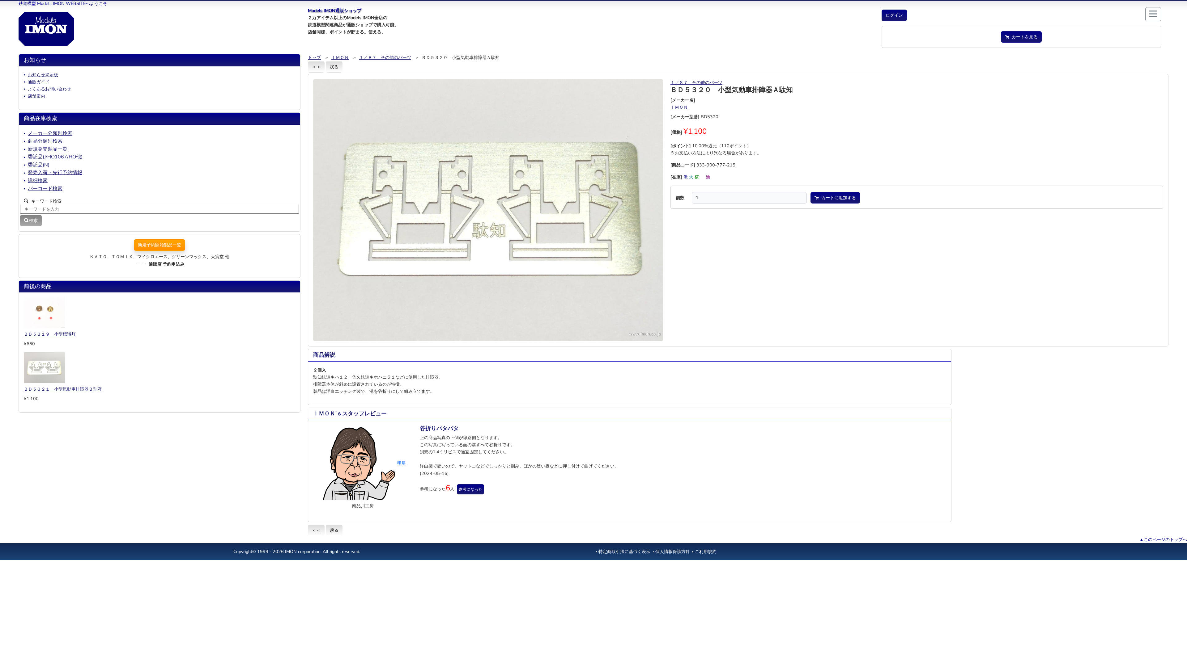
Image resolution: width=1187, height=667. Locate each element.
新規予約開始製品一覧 (159, 245)
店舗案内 (36, 96)
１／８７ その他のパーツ (385, 57)
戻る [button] (334, 67)
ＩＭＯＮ (340, 57)
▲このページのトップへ (1163, 539)
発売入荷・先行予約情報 (55, 172)
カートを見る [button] (1023, 37)
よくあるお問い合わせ (49, 89)
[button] (894, 15)
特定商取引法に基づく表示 (624, 551)
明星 (401, 463)
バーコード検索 (45, 188)
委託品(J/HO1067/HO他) (55, 156)
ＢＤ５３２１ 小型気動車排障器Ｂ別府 (63, 389)
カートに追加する (837, 198)
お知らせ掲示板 (43, 75)
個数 (680, 198)
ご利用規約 (706, 551)
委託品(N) (38, 165)
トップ (314, 57)
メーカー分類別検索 (50, 133)
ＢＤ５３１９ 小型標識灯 (50, 334)
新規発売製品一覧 (47, 149)
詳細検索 (38, 180)
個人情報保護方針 (672, 551)
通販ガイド (38, 82)
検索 (33, 220)
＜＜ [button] (316, 67)
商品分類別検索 (45, 141)
